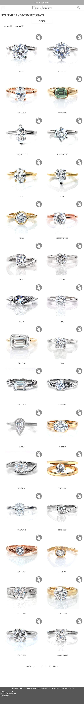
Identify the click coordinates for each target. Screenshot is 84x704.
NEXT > (55, 667)
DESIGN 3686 (62, 405)
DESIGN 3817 (22, 113)
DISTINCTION (62, 71)
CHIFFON (21, 71)
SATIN (62, 321)
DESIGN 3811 (62, 113)
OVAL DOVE (62, 447)
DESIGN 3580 (62, 613)
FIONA (22, 238)
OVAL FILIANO (21, 530)
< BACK (28, 667)
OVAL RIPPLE (22, 488)
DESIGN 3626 (62, 530)
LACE (62, 363)
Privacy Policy (69, 688)
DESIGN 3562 (22, 655)
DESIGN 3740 (22, 405)
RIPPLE (21, 280)
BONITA (21, 321)
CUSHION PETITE (62, 655)
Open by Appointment (42, 2)
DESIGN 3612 (22, 572)
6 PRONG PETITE (62, 155)
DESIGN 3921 (22, 363)
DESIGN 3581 (22, 613)
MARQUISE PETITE (21, 155)
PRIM (62, 196)
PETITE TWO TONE (62, 238)
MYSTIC (21, 447)
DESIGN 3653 (62, 488)
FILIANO (62, 280)
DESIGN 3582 (62, 572)
